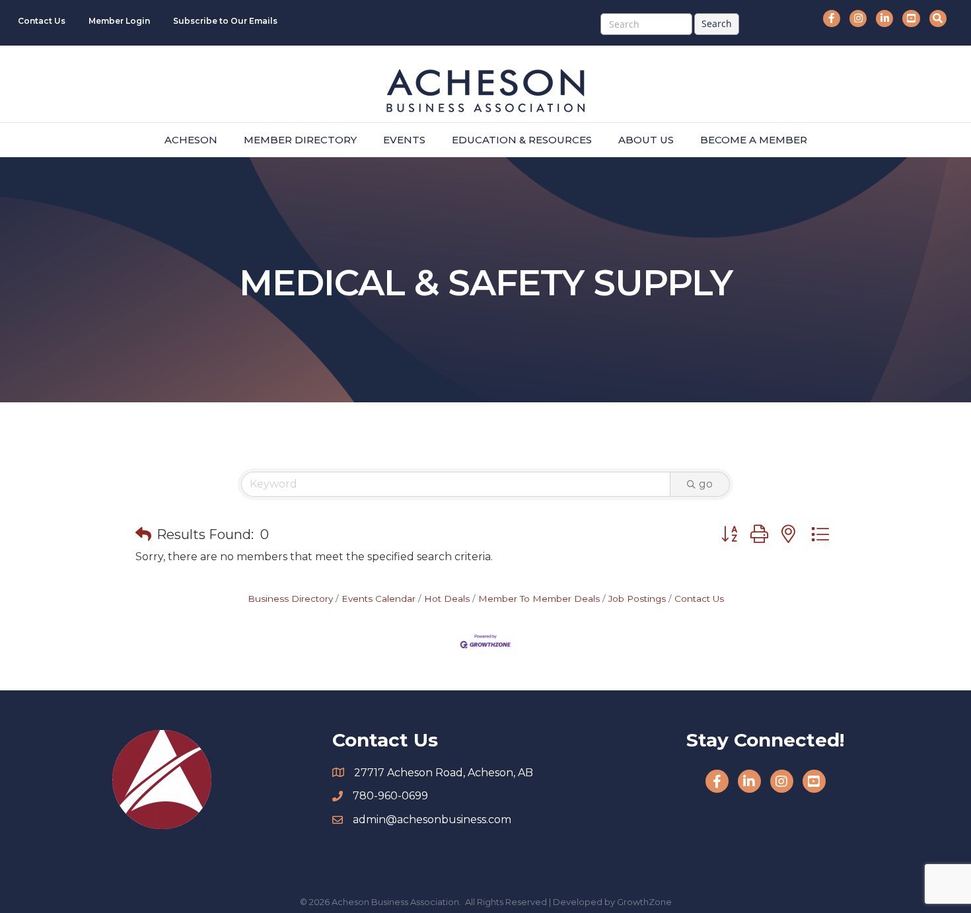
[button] (143, 534)
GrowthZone (644, 901)
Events (404, 139)
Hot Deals (447, 598)
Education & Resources (522, 139)
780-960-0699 (390, 795)
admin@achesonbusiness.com (432, 819)
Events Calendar (378, 598)
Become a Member (753, 139)
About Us (646, 139)
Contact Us (41, 21)
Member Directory (300, 139)
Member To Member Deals (539, 598)
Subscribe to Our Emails (225, 21)
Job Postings (637, 598)
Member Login (119, 21)
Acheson (190, 139)
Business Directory (290, 598)
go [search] (706, 484)
